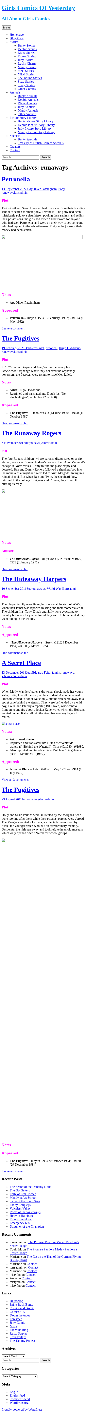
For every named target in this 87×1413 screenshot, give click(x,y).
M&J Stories (26, 70)
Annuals (15, 92)
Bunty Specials (27, 139)
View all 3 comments (15, 779)
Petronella (16, 179)
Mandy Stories (27, 67)
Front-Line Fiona (21, 1219)
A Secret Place (21, 662)
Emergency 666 (20, 1223)
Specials (15, 135)
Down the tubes (20, 1315)
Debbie (29, 348)
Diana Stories (26, 52)
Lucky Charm (27, 63)
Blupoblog (16, 1301)
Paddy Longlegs (20, 1205)
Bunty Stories (26, 45)
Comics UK (17, 1311)
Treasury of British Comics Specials (41, 143)
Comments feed (20, 1399)
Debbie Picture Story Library (36, 125)
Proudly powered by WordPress (22, 1409)
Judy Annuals (26, 107)
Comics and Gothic (22, 1308)
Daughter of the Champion (27, 1226)
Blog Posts (16, 38)
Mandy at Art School (23, 1197)
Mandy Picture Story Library (36, 132)
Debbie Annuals (28, 99)
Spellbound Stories (30, 78)
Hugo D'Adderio (70, 348)
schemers (7, 676)
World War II (55, 588)
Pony (61, 189)
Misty (13, 1326)
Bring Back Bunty (21, 1304)
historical (51, 348)
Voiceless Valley (20, 1208)
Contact (15, 150)
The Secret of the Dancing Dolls (30, 1186)
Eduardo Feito (41, 672)
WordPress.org (19, 1402)
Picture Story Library (23, 117)
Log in (14, 1392)
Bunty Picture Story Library (35, 121)
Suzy (30, 588)
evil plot (39, 348)
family (56, 672)
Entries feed (17, 1395)
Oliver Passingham (45, 189)
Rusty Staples (18, 1333)
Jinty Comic (17, 1322)
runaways (8, 192)
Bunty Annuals (27, 96)
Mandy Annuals (28, 110)
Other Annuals (27, 114)
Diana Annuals (27, 103)
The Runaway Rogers (31, 433)
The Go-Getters (20, 1190)
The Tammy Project (22, 1340)
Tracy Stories (26, 85)
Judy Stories (25, 60)
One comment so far (15, 423)
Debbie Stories (27, 49)
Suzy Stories (26, 81)
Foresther (16, 1319)
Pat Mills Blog (19, 1330)
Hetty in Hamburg (21, 1215)
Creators (15, 146)
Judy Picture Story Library (35, 128)
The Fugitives (20, 338)
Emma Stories (27, 56)
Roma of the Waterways (25, 1212)
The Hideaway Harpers (34, 578)
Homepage (17, 34)
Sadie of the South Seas (25, 1201)
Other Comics (27, 88)
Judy (30, 189)
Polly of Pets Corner (23, 1194)
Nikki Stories (26, 74)
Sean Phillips (18, 1337)
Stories (14, 42)
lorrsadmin (21, 192)
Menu (6, 27)
